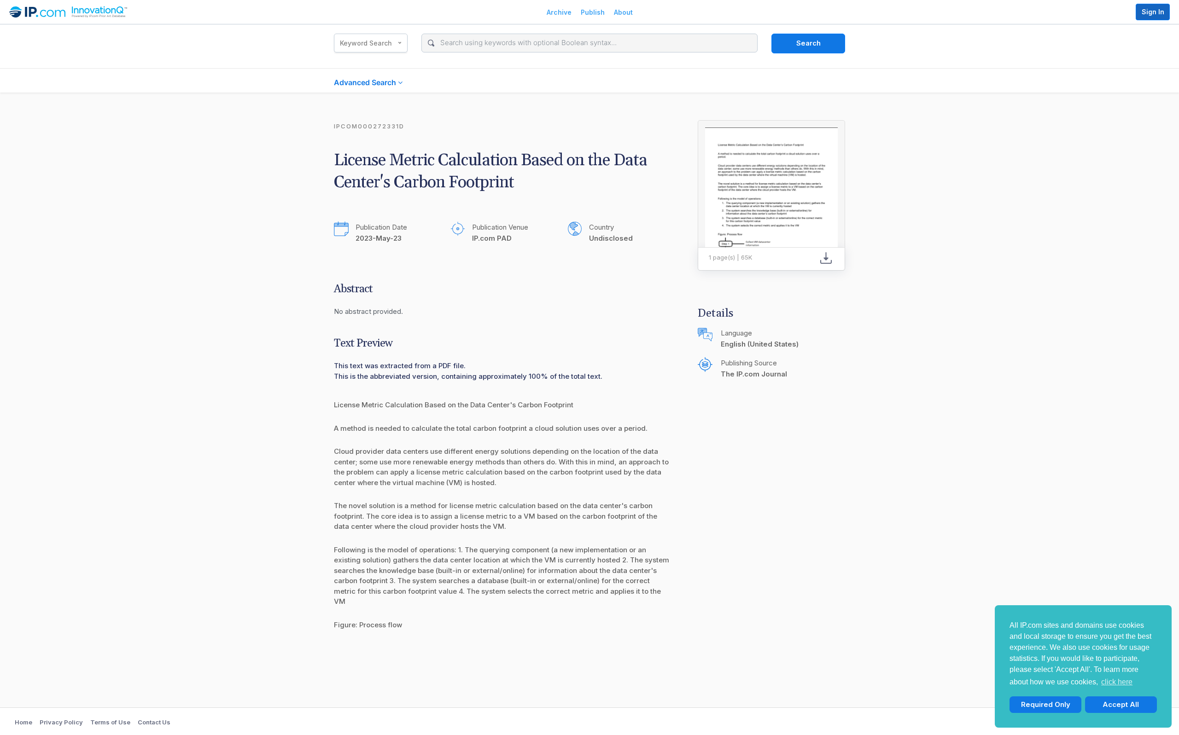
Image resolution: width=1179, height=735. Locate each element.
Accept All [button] (1121, 704)
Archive (559, 12)
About (623, 12)
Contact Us (154, 722)
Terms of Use (110, 722)
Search (808, 43)
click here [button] (1116, 682)
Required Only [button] (1045, 704)
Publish (593, 12)
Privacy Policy (61, 722)
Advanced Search (366, 82)
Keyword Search (366, 43)
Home (23, 722)
